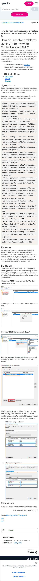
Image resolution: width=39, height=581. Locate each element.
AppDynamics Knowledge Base (13, 22)
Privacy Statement (18, 572)
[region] (19, 570)
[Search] (34, 9)
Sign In (29, 3)
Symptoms (9, 77)
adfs (2, 518)
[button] (3, 530)
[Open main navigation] (36, 3)
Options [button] (33, 23)
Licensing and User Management (16, 515)
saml (2, 521)
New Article (19, 14)
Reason (7, 79)
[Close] (36, 563)
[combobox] (19, 9)
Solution (27, 65)
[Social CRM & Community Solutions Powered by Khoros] (32, 551)
